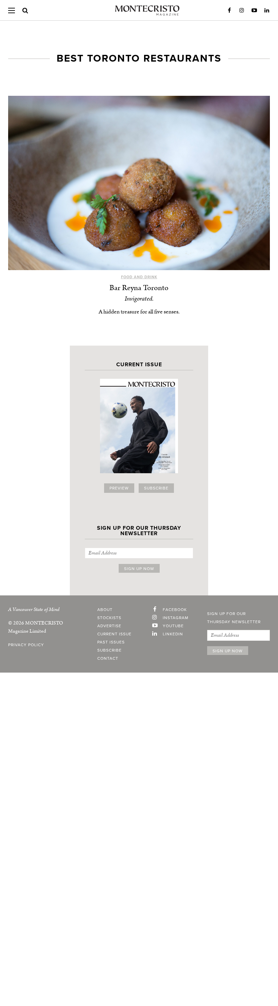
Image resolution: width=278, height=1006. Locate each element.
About (105, 609)
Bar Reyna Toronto (139, 287)
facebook (175, 609)
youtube (173, 626)
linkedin (173, 634)
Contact (107, 658)
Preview (119, 488)
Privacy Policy (26, 644)
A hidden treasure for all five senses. (139, 312)
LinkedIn (267, 10)
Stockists (109, 617)
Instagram (242, 10)
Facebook (229, 10)
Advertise (109, 626)
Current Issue (114, 634)
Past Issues (111, 642)
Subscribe (156, 488)
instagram (175, 617)
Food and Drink (139, 277)
